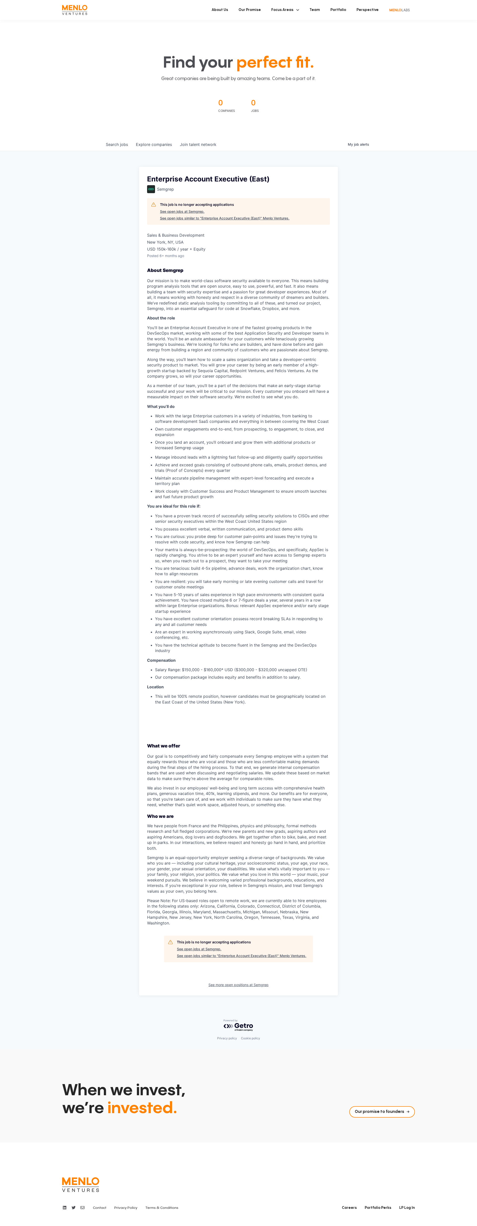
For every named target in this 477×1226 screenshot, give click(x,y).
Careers (349, 1208)
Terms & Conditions (161, 1208)
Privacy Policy (125, 1208)
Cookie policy (250, 1038)
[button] (285, 9)
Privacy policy (227, 1038)
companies (154, 144)
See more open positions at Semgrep (238, 985)
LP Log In (407, 1208)
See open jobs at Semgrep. (182, 211)
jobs (117, 144)
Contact (99, 1208)
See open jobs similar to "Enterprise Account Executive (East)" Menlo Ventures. (224, 218)
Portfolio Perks (378, 1208)
